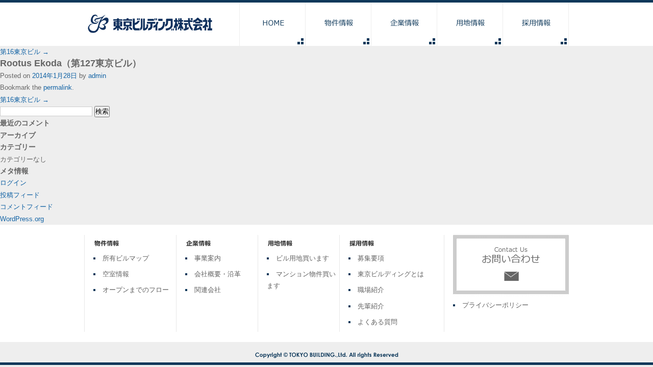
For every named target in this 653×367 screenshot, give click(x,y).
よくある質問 (377, 322)
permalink (57, 87)
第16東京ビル (24, 52)
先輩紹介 (371, 306)
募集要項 (371, 258)
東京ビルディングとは (391, 274)
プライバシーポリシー (495, 305)
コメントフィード (26, 207)
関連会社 (207, 290)
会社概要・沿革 (217, 274)
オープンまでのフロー (136, 290)
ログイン (13, 183)
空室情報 (116, 274)
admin (97, 76)
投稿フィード (20, 195)
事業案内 (207, 258)
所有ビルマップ (126, 258)
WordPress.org (22, 219)
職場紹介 (371, 290)
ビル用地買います (302, 258)
